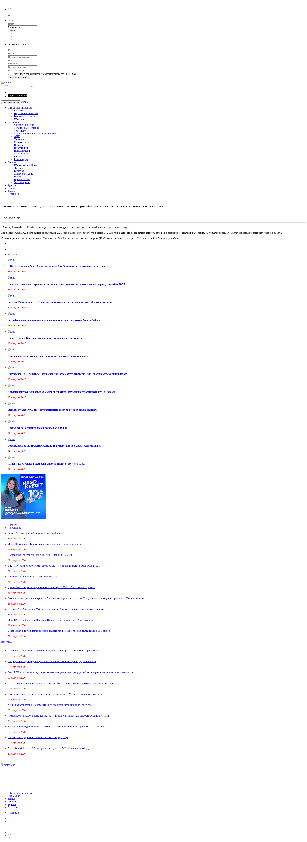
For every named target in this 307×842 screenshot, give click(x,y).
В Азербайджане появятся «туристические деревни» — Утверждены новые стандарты (55, 694)
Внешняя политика (24, 116)
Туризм (12, 185)
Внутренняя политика (26, 113)
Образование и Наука (26, 165)
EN (9, 14)
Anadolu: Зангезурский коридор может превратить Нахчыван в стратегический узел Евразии (61, 392)
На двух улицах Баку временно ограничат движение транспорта (45, 338)
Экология (19, 168)
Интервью (13, 193)
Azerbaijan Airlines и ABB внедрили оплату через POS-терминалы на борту (49, 748)
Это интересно (22, 182)
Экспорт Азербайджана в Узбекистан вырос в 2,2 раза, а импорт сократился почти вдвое (56, 609)
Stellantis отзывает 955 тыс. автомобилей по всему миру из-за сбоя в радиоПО (52, 409)
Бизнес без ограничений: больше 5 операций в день (36, 533)
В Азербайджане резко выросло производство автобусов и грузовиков (48, 356)
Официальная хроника (20, 107)
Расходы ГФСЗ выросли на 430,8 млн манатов (33, 576)
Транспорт (20, 130)
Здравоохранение (23, 173)
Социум (12, 162)
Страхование (21, 153)
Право (17, 176)
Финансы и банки (24, 125)
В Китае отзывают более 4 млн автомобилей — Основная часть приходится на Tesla (56, 266)
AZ (9, 9)
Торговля (19, 139)
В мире (12, 188)
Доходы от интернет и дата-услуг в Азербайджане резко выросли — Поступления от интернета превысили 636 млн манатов (76, 598)
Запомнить (14, 27)
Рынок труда (21, 159)
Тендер (11, 191)
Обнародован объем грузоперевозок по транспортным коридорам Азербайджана (54, 445)
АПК (17, 136)
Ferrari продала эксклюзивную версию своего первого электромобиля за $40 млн (54, 320)
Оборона (19, 119)
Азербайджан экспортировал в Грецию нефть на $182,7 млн (40, 554)
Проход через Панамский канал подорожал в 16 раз (37, 427)
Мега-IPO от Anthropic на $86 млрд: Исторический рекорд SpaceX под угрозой (51, 620)
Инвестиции (21, 148)
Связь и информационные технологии (35, 133)
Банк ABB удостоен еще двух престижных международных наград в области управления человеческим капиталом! (71, 672)
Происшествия (22, 179)
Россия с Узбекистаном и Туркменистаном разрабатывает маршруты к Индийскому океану (61, 302)
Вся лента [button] (6, 641)
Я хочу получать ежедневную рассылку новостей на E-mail (43, 73)
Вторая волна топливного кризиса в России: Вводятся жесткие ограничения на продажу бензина (61, 683)
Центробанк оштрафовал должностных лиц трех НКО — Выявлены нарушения (51, 587)
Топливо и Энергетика (26, 127)
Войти (12, 30)
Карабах (18, 110)
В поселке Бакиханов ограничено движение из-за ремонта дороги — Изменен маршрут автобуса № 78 (66, 284)
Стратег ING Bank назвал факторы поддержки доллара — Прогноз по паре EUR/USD (55, 650)
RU (9, 12)
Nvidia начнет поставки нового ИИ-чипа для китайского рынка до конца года (50, 704)
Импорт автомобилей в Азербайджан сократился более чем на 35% (46, 463)
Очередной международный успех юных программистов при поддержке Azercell (52, 661)
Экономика (14, 122)
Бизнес (18, 156)
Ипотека (18, 145)
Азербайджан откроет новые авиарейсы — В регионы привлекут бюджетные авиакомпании (58, 715)
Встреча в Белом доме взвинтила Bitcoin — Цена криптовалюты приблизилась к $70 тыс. (57, 726)
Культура (19, 170)
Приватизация (22, 150)
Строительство (22, 142)
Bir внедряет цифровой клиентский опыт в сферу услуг (38, 737)
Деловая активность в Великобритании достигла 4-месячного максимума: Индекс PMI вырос (59, 630)
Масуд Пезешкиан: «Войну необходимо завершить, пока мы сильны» (45, 544)
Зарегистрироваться (19, 77)
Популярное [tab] (14, 527)
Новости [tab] (12, 254)
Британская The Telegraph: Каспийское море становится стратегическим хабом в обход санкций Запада (67, 373)
